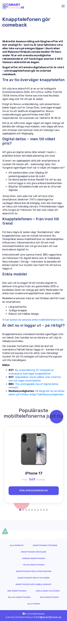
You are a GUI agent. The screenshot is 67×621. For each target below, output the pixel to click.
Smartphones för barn (45, 545)
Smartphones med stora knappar (33, 571)
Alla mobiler (16, 545)
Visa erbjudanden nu (33, 490)
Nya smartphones (49, 597)
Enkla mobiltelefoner (48, 591)
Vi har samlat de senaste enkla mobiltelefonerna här (32, 319)
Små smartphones (16, 591)
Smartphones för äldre (33, 552)
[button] (20, 510)
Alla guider (33, 604)
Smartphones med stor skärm (34, 578)
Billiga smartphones (19, 597)
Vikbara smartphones (33, 558)
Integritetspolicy (25, 617)
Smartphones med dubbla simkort (33, 584)
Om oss (10, 617)
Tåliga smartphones (34, 565)
